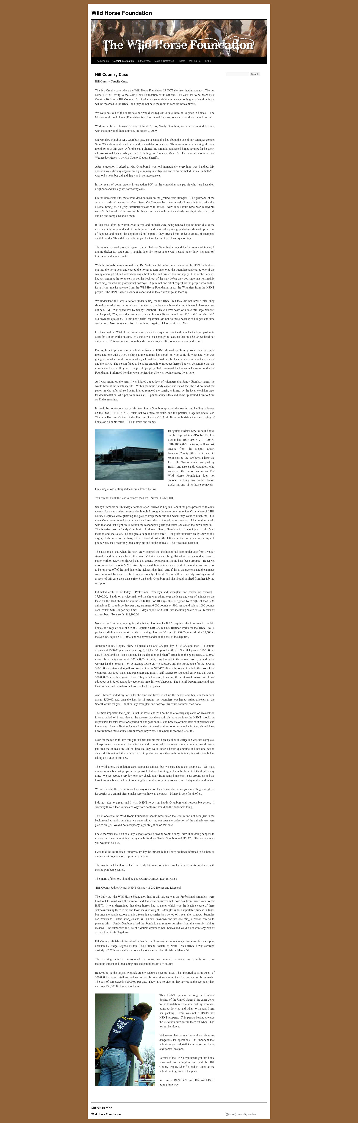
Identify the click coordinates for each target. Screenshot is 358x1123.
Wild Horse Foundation (121, 13)
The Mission (102, 61)
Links (208, 61)
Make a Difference (164, 61)
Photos (181, 61)
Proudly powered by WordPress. (243, 1114)
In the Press (144, 61)
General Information (123, 61)
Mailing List (195, 61)
